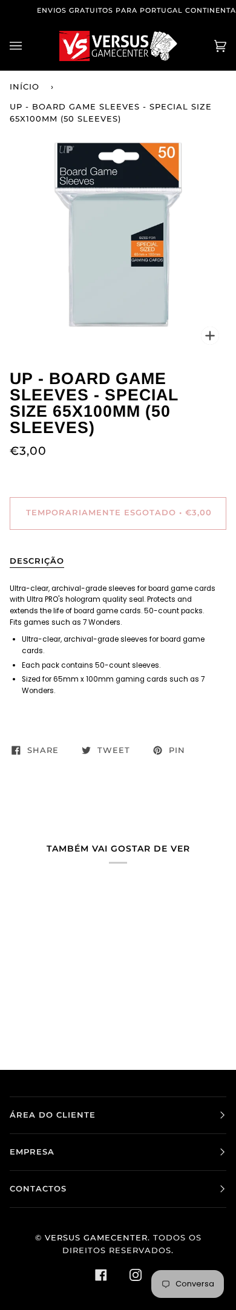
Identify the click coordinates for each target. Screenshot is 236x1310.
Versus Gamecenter (96, 1237)
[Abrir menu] (28, 46)
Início (24, 86)
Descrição (37, 560)
